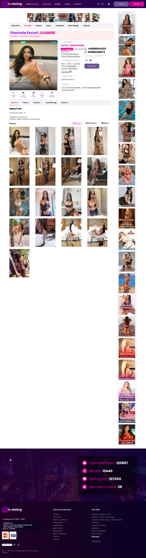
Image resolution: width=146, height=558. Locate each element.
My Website (92, 66)
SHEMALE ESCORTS (32, 4)
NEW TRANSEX (73, 26)
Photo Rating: (17, 42)
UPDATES (86, 26)
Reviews (37, 103)
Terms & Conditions (60, 520)
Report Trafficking (59, 534)
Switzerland (23, 36)
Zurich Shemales (34, 36)
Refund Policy (57, 528)
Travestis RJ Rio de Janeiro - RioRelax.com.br (106, 520)
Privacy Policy (7, 544)
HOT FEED (27, 26)
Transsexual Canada (98, 525)
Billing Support (58, 531)
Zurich (64, 45)
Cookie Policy (57, 525)
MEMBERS (57, 4)
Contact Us (57, 517)
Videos (48, 26)
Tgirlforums (95, 528)
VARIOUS (67, 4)
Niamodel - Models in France (101, 514)
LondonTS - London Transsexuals (102, 517)
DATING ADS (46, 4)
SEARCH (38, 26)
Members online (102, 487)
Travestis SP (95, 523)
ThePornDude (96, 541)
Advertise (77, 4)
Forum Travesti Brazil (98, 531)
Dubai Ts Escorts (97, 534)
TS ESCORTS (15, 26)
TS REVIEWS (60, 26)
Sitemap (56, 539)
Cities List (56, 536)
